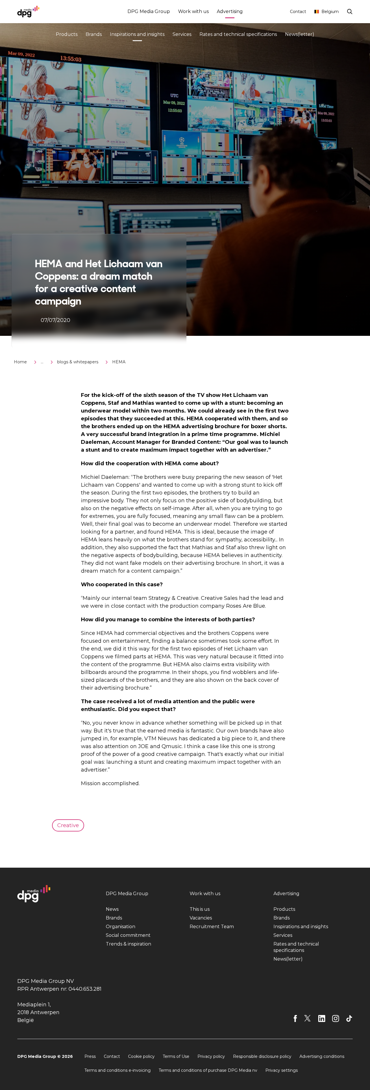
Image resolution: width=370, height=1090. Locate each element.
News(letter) (299, 34)
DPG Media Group (148, 11)
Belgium (330, 11)
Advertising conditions (321, 1056)
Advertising (230, 11)
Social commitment (128, 935)
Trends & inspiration (128, 944)
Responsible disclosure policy (262, 1056)
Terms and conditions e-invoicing (117, 1070)
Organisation (120, 926)
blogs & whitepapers (77, 361)
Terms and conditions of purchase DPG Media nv (208, 1070)
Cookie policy (141, 1056)
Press (90, 1056)
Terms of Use (176, 1056)
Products (66, 34)
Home (20, 361)
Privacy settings (281, 1070)
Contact (298, 11)
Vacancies (201, 918)
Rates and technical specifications (238, 34)
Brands (94, 34)
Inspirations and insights (137, 34)
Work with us (193, 11)
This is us (200, 909)
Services (182, 34)
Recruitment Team (212, 926)
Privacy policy (211, 1056)
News (112, 909)
